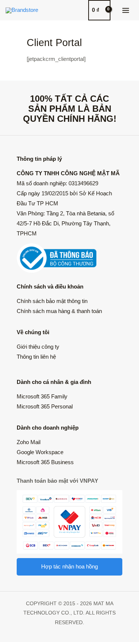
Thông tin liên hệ (36, 357)
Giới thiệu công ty (38, 347)
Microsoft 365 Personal (45, 407)
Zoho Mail (28, 442)
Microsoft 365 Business (45, 462)
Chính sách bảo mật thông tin (52, 301)
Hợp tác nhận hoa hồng (69, 567)
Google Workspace (40, 452)
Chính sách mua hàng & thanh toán (59, 311)
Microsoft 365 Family (42, 397)
